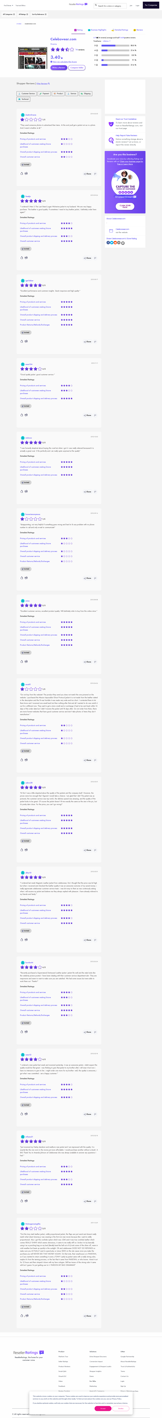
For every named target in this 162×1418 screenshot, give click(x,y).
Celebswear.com (63, 39)
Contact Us (124, 1376)
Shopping (53, 44)
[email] (119, 243)
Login (122, 1381)
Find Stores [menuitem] (7, 5)
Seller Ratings (63, 1361)
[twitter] (112, 243)
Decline (120, 1408)
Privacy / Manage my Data (129, 1391)
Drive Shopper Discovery (98, 1356)
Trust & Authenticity (128, 1366)
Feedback (62, 1386)
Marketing (93, 1386)
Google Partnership (127, 1356)
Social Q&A (62, 1371)
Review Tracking (64, 1391)
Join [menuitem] (131, 5)
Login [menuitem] (137, 5)
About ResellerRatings (128, 1361)
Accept (103, 1408)
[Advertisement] (125, 96)
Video (61, 1381)
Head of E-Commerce (97, 1391)
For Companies (151, 5)
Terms (123, 1371)
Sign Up (123, 1386)
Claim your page (125, 206)
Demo (92, 1376)
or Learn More (127, 164)
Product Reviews (64, 1366)
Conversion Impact (96, 1361)
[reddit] (115, 243)
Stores (19, 24)
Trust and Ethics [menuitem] (20, 5)
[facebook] (108, 243)
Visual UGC (62, 1376)
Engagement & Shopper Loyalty (100, 1366)
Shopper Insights (95, 1371)
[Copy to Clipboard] (123, 243)
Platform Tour (63, 1356)
